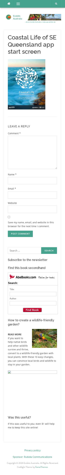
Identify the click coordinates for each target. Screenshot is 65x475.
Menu (17, 3)
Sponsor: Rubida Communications (32, 456)
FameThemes (41, 467)
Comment (14, 133)
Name (12, 174)
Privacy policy (32, 450)
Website (12, 203)
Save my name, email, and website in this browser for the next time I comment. (31, 224)
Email (12, 188)
